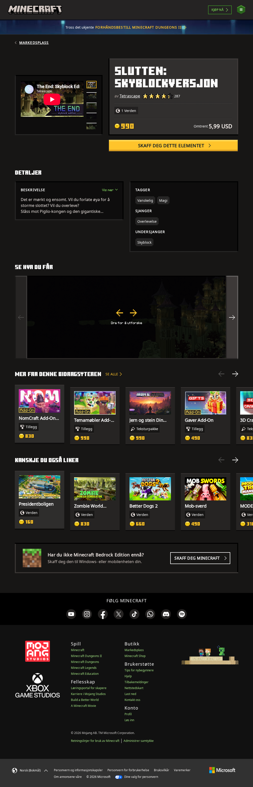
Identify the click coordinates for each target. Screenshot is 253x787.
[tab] (91, 84)
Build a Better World (85, 700)
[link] (71, 614)
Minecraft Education (85, 674)
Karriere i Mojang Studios (88, 694)
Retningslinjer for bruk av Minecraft (95, 741)
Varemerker (182, 770)
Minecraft (77, 650)
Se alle (111, 374)
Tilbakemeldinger (136, 682)
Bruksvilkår (161, 770)
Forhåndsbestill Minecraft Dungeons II (138, 27)
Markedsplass (34, 42)
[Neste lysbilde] (235, 374)
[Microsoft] (222, 770)
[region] (126, 317)
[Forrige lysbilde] (221, 374)
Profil (128, 714)
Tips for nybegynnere (139, 670)
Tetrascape (130, 96)
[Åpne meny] (241, 10)
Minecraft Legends (84, 668)
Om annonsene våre (68, 777)
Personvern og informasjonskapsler (78, 770)
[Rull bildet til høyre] (232, 317)
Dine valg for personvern (141, 777)
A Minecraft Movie (83, 706)
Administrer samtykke (139, 741)
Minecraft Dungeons (85, 662)
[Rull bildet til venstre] (21, 317)
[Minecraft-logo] (34, 10)
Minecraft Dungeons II (86, 656)
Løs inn (129, 720)
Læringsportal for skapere (88, 688)
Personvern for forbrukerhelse (128, 770)
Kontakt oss (132, 700)
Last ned (130, 694)
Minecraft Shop (135, 656)
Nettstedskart (134, 688)
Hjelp (128, 676)
